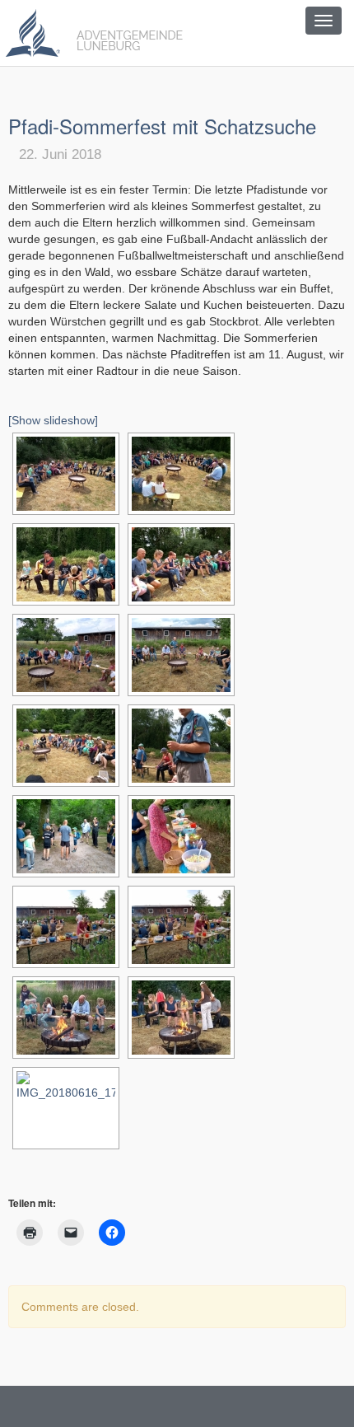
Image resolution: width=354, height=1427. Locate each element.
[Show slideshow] (53, 420)
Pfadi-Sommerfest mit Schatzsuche (162, 125)
